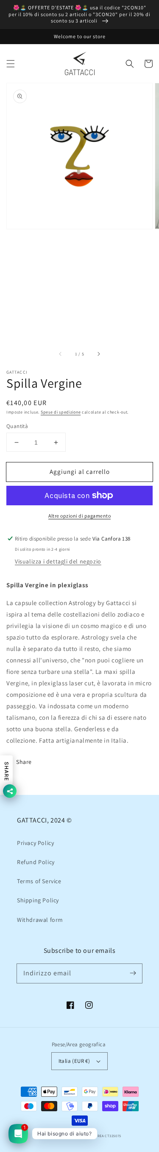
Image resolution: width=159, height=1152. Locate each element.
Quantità (17, 426)
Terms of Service (39, 881)
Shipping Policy (38, 900)
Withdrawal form (40, 920)
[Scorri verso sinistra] (60, 354)
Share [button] (24, 762)
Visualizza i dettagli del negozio (58, 561)
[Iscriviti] (132, 973)
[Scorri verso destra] (98, 354)
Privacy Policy (35, 843)
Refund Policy (36, 862)
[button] (10, 63)
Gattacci (59, 1135)
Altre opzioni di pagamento (79, 516)
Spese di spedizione (61, 412)
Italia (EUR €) (74, 1061)
